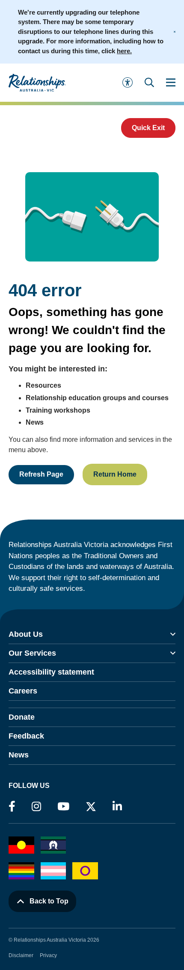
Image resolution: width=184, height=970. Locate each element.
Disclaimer (21, 955)
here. (124, 51)
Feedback (26, 736)
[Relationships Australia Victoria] (44, 83)
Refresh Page (41, 474)
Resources (43, 385)
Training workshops (58, 410)
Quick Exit (148, 127)
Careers (23, 691)
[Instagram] (36, 807)
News (35, 422)
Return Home (115, 474)
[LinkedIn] (117, 807)
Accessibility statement (51, 672)
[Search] (149, 82)
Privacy (48, 955)
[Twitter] (91, 808)
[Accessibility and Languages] (127, 82)
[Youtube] (63, 807)
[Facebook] (12, 807)
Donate (22, 717)
